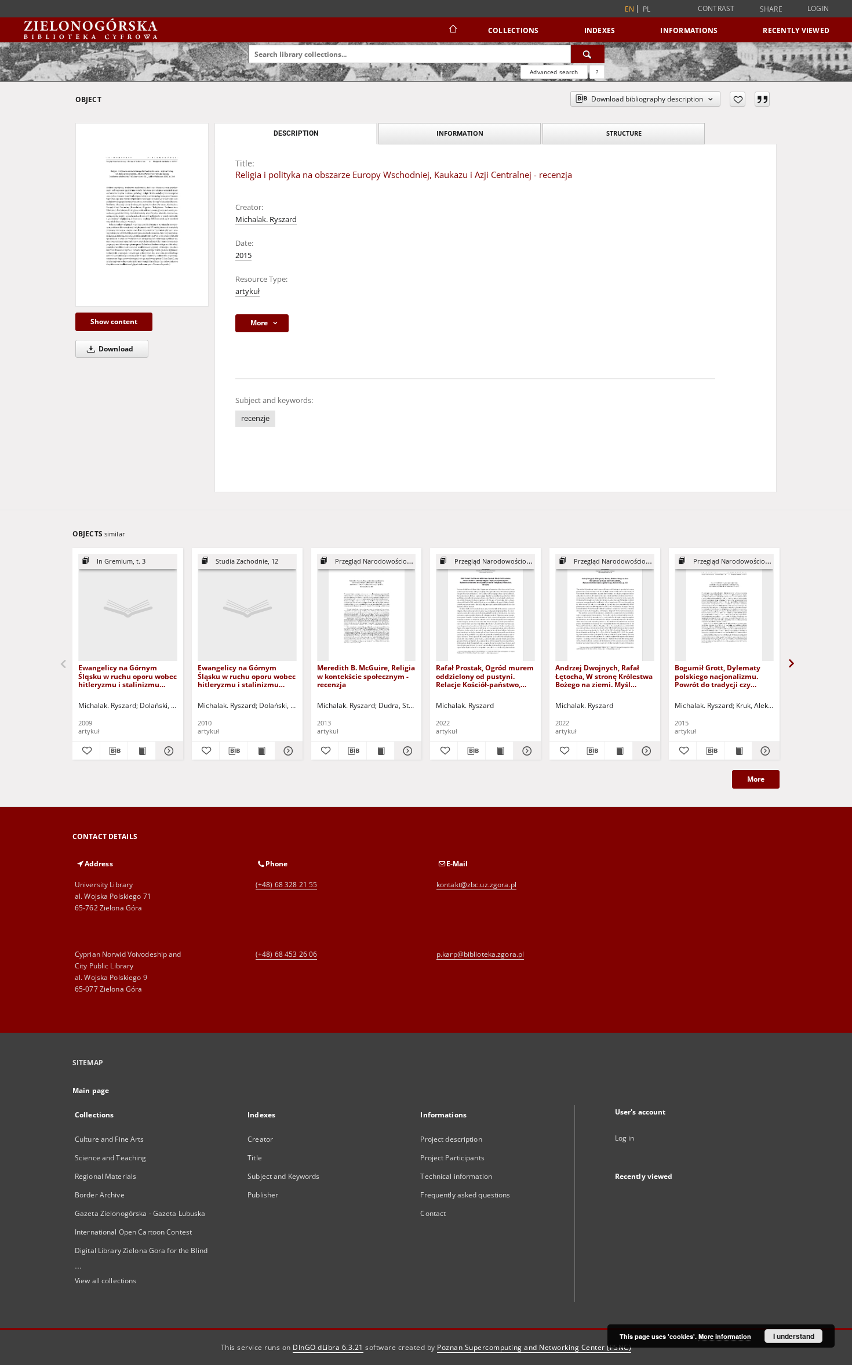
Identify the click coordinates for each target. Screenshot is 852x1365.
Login (818, 8)
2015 (243, 255)
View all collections (105, 1281)
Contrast (716, 8)
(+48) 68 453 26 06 (286, 954)
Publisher (262, 1195)
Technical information (456, 1176)
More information (724, 1336)
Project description (451, 1139)
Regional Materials (105, 1176)
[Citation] (762, 99)
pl (647, 9)
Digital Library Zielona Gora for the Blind (141, 1250)
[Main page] (452, 30)
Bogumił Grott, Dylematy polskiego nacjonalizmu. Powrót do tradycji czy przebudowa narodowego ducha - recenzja (718, 676)
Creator (260, 1139)
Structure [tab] (624, 133)
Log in (625, 1138)
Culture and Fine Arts (109, 1139)
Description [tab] (296, 133)
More (755, 779)
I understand (793, 1336)
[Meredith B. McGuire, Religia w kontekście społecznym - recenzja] (367, 608)
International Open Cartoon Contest (133, 1232)
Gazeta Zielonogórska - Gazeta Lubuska (140, 1213)
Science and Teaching (110, 1158)
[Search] (588, 54)
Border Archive (100, 1195)
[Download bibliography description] (114, 750)
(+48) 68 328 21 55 (286, 885)
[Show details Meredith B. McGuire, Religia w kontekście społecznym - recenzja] (406, 750)
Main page (90, 1090)
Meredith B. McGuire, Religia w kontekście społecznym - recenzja (366, 676)
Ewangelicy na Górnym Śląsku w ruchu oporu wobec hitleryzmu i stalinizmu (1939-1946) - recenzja (247, 676)
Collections (513, 30)
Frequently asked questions (465, 1195)
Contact (433, 1213)
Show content (113, 321)
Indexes (600, 30)
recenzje (255, 418)
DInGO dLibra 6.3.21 (328, 1347)
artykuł (247, 291)
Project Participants (452, 1158)
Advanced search (554, 72)
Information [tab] (459, 133)
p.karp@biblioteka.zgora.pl (480, 954)
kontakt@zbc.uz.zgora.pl (476, 885)
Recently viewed (796, 30)
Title (254, 1158)
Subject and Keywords (283, 1176)
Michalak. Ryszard (266, 219)
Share (771, 9)
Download (115, 349)
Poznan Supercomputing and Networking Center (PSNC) (534, 1347)
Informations (689, 30)
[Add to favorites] (737, 99)
